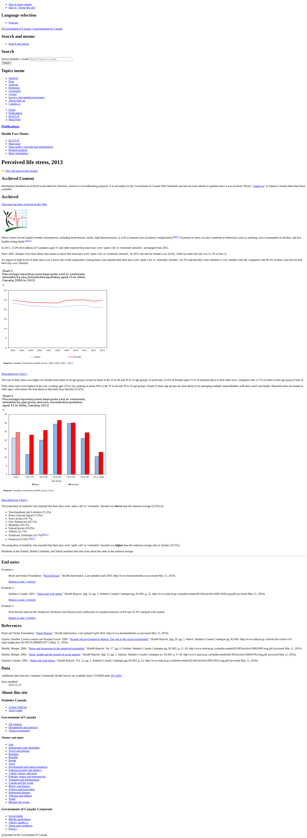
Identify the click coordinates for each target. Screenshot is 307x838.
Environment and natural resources (28, 766)
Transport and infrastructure (24, 779)
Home (12, 109)
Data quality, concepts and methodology (31, 146)
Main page (14, 143)
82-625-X (14, 116)
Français (13, 22)
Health (12, 760)
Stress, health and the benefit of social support (54, 654)
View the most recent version (21, 170)
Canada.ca (14, 103)
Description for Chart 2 (14, 500)
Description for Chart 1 (14, 373)
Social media (16, 816)
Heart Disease (51, 575)
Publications (15, 113)
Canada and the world (21, 782)
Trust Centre (15, 710)
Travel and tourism (19, 750)
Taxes (12, 763)
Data (11, 81)
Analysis (13, 84)
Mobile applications (20, 819)
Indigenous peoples (19, 792)
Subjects (13, 78)
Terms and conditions (21, 825)
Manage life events (19, 802)
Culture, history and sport (23, 773)
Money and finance (19, 786)
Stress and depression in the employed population (56, 648)
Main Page (15, 119)
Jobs (11, 744)
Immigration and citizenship (24, 747)
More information (18, 153)
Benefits (13, 757)
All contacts (15, 724)
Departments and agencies (23, 727)
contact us (258, 186)
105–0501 (116, 675)
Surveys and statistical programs (26, 97)
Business (13, 754)
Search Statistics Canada (15, 58)
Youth (12, 798)
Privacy (13, 828)
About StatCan (17, 100)
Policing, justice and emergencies (27, 776)
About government (19, 730)
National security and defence (25, 770)
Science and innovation (22, 789)
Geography (15, 91)
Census (13, 94)
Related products (18, 150)
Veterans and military (20, 795)
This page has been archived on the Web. (24, 204)
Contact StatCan (18, 707)
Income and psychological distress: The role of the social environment (109, 639)
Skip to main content (20, 4)
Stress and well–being (49, 593)
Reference (14, 87)
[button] (19, 43)
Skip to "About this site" (22, 7)
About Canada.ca (18, 822)
